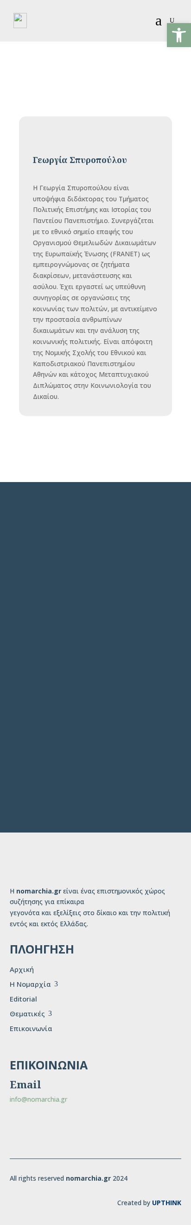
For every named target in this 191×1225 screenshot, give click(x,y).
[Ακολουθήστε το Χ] (52, 1132)
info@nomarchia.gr (38, 1099)
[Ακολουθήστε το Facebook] (23, 1132)
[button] (179, 35)
